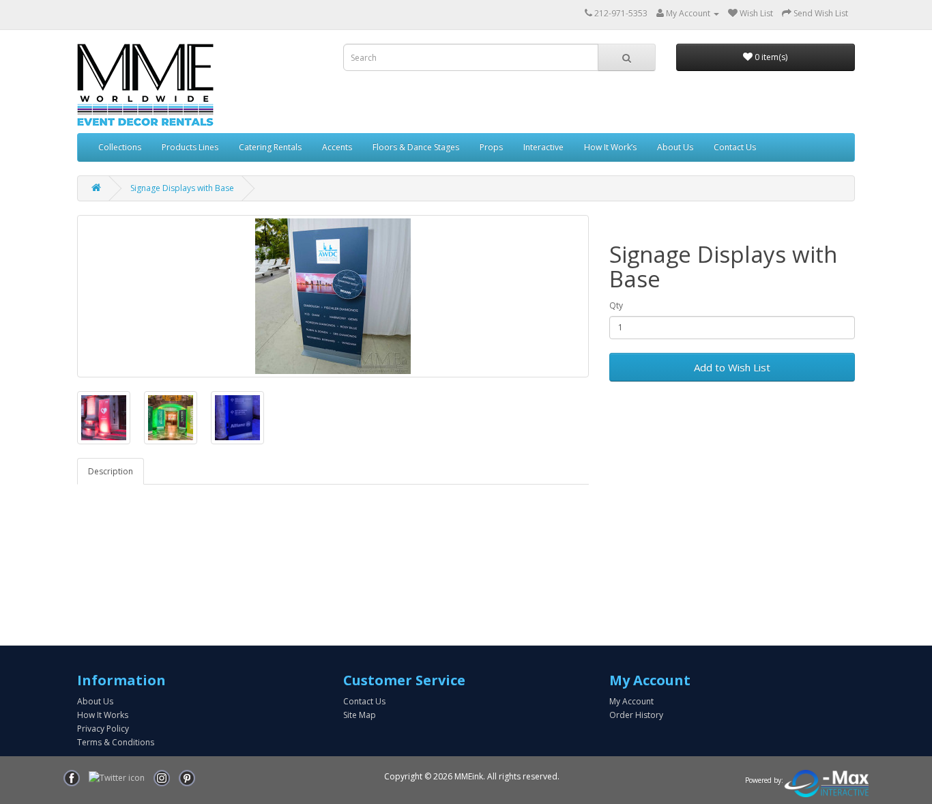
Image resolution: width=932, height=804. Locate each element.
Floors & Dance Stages (416, 147)
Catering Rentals (270, 147)
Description (110, 471)
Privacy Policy (103, 728)
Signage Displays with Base (182, 188)
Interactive (543, 147)
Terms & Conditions (115, 742)
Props (491, 147)
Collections (119, 147)
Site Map (359, 715)
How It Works (102, 715)
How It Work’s (610, 147)
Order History (636, 715)
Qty (616, 305)
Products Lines (190, 147)
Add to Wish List (732, 367)
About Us (675, 147)
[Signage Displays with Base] (333, 296)
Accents (337, 147)
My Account (631, 701)
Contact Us (735, 147)
